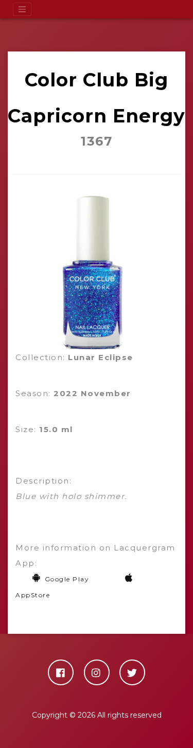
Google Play (67, 579)
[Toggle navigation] (22, 9)
